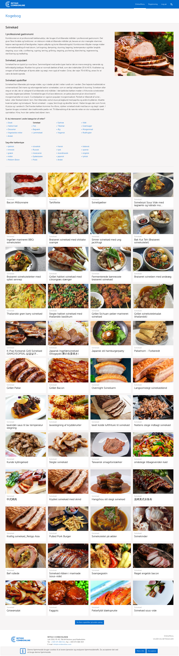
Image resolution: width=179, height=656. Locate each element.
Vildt (84, 123)
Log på (163, 4)
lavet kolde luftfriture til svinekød (111, 425)
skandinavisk (63, 153)
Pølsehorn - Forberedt (147, 350)
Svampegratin (99, 573)
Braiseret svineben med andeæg (152, 276)
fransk (60, 146)
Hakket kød (12, 126)
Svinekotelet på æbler (104, 536)
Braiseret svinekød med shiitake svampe (67, 241)
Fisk (34, 126)
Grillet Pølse (14, 387)
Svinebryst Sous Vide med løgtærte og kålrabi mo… (149, 204)
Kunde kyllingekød (17, 462)
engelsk (86, 153)
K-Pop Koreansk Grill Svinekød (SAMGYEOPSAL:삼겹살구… (24, 352)
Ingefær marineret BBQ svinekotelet (20, 241)
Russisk (36, 150)
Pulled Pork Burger (60, 536)
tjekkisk (11, 146)
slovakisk (36, 146)
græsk (10, 153)
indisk (10, 156)
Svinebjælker (99, 202)
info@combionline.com (62, 644)
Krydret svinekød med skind (65, 499)
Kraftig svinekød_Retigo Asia (23, 536)
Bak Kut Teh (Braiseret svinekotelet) (147, 241)
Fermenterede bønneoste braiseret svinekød (106, 278)
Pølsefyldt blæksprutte (104, 610)
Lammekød (37, 133)
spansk (86, 150)
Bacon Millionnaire (17, 202)
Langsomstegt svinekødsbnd (150, 387)
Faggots (53, 610)
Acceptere (152, 651)
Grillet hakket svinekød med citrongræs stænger (65, 278)
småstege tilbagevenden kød (150, 462)
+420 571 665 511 (58, 642)
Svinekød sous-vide (145, 610)
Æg (59, 129)
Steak (10, 123)
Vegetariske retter (15, 133)
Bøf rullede (13, 573)
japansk (61, 156)
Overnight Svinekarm (104, 387)
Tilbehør (61, 126)
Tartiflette (54, 202)
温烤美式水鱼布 (143, 499)
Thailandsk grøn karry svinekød (24, 313)
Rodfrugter (87, 133)
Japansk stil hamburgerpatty (108, 350)
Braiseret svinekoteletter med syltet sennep (24, 278)
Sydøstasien (38, 156)
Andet (10, 136)
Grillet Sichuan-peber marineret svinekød (110, 315)
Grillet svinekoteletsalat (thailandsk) (147, 315)
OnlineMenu (140, 4)
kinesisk (11, 150)
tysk (59, 150)
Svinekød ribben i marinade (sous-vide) (65, 575)
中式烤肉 (12, 499)
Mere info (140, 651)
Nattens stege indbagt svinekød (152, 425)
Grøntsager (87, 126)
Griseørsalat (13, 610)
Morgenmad (88, 129)
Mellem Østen (14, 160)
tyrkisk (85, 156)
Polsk (35, 160)
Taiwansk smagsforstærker (107, 462)
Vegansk (61, 133)
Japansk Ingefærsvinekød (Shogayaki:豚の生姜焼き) (64, 352)
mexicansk (37, 153)
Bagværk (36, 129)
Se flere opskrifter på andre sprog (89, 622)
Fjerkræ (61, 123)
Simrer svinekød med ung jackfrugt (106, 241)
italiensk (86, 146)
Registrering (153, 4)
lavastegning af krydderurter (65, 425)
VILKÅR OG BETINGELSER (163, 639)
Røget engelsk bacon (146, 573)
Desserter (12, 129)
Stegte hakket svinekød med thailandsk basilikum (65, 315)
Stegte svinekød (58, 462)
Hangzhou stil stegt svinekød (108, 499)
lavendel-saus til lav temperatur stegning (25, 426)
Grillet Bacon (56, 387)
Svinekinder (140, 536)
